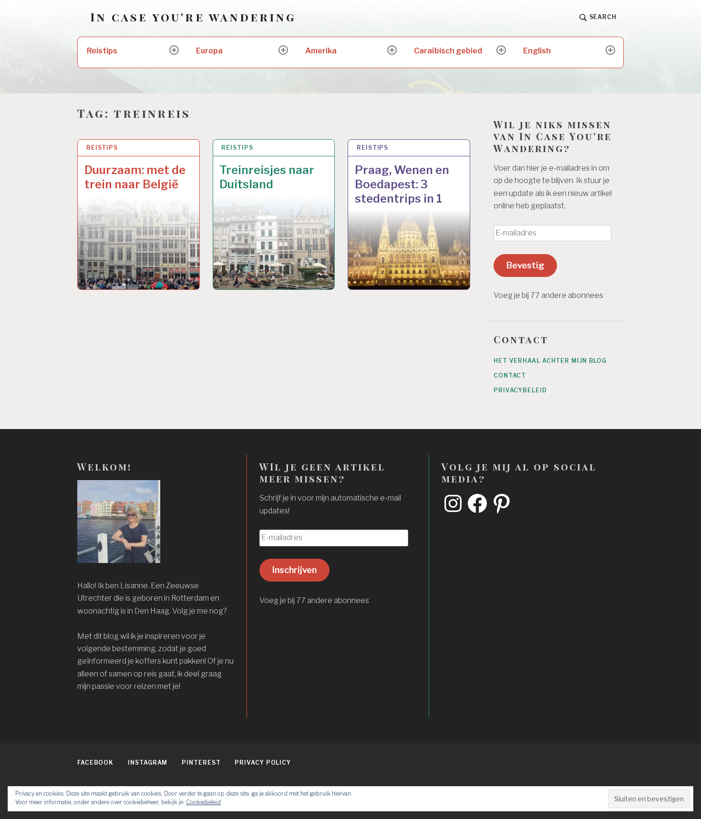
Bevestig (525, 265)
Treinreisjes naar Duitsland (266, 177)
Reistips (102, 50)
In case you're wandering (193, 16)
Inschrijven (294, 570)
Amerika (321, 50)
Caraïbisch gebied (448, 50)
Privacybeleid (520, 390)
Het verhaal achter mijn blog (550, 360)
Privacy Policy (263, 762)
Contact (510, 375)
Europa (209, 50)
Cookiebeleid (203, 802)
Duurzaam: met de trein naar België (135, 177)
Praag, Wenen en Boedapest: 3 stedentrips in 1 (402, 184)
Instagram (147, 762)
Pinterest (201, 762)
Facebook (95, 762)
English (537, 50)
